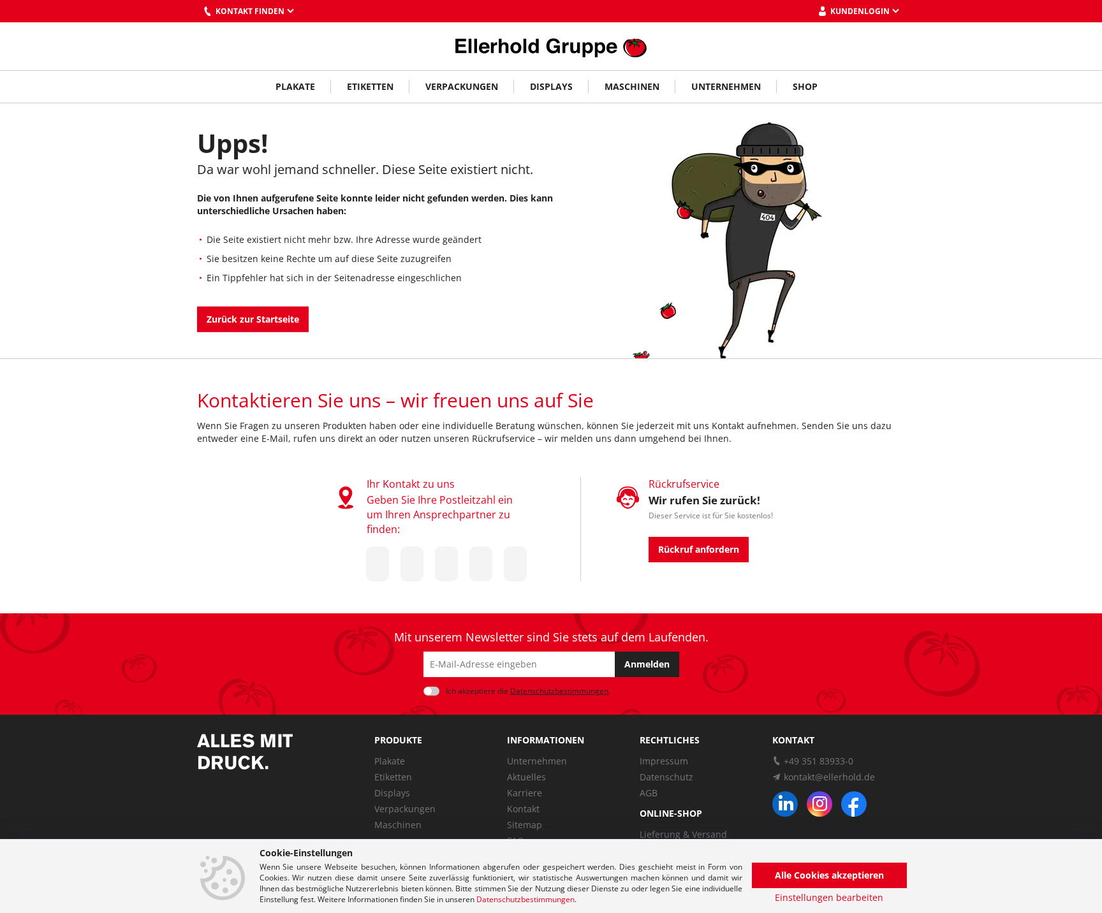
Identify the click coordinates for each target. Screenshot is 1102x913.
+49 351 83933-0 (818, 761)
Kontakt (523, 809)
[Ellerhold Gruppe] (551, 46)
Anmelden (647, 664)
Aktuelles (526, 777)
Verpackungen (461, 86)
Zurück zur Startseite (253, 319)
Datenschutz (666, 777)
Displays (551, 86)
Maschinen (632, 86)
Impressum (664, 761)
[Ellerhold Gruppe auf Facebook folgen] (854, 804)
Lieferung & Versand (683, 834)
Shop (805, 86)
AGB (649, 793)
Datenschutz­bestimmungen (559, 690)
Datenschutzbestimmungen (525, 899)
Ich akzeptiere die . (528, 690)
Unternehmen (726, 86)
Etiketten (370, 86)
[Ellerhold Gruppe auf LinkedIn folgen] (785, 804)
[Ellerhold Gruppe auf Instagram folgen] (819, 804)
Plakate (295, 86)
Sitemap (524, 825)
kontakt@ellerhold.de (829, 777)
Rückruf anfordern (698, 549)
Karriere (524, 793)
